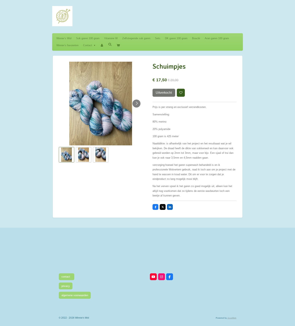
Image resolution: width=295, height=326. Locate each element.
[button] (66, 154)
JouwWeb (231, 318)
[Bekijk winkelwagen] (118, 45)
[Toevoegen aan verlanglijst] (181, 93)
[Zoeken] (110, 44)
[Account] (102, 45)
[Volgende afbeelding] (136, 104)
